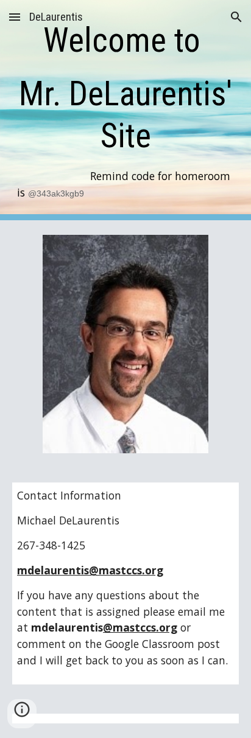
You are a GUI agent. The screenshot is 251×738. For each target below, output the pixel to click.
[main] (125, 110)
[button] (14, 16)
